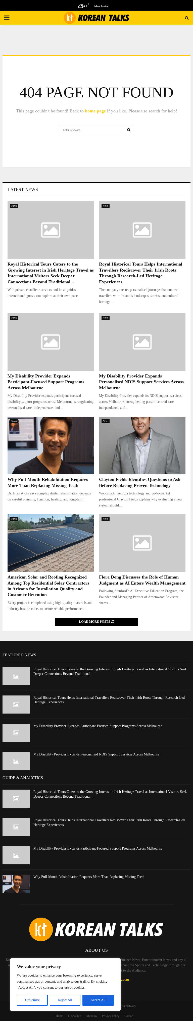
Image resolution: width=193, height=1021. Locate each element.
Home (59, 1016)
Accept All (98, 1000)
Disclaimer (74, 1016)
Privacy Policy (110, 1016)
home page (95, 110)
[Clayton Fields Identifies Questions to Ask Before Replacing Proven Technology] (142, 445)
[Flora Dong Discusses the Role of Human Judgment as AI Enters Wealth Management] (142, 543)
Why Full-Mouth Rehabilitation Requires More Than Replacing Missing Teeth (88, 877)
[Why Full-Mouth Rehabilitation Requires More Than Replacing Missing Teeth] (51, 445)
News (14, 205)
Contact (128, 1016)
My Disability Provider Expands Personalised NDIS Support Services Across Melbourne (141, 381)
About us (91, 1016)
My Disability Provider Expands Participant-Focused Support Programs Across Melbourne (46, 381)
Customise (32, 1000)
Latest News (23, 189)
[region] (65, 984)
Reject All (65, 1000)
